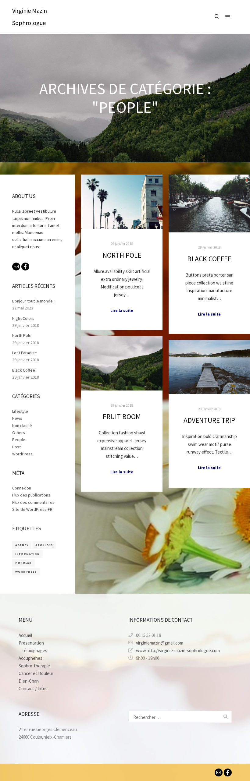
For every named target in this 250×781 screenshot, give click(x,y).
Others (18, 432)
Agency (21, 545)
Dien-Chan (29, 681)
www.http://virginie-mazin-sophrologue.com (178, 650)
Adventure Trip (209, 420)
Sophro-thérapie (34, 666)
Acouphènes (30, 658)
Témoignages (34, 650)
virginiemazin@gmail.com (159, 643)
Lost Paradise (24, 352)
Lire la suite (121, 310)
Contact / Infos (33, 688)
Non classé (22, 425)
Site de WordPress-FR (32, 509)
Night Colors (23, 318)
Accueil (25, 635)
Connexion (21, 488)
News (17, 418)
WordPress (22, 454)
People (18, 439)
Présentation (31, 643)
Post (16, 447)
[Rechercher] (216, 17)
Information (27, 554)
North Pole (121, 255)
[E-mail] (16, 266)
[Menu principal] (227, 17)
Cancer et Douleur (36, 673)
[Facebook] (25, 266)
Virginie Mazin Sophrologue (29, 17)
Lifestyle (20, 411)
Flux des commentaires (33, 502)
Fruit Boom (122, 416)
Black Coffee (209, 258)
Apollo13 (44, 545)
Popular (23, 563)
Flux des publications (31, 495)
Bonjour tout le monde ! (33, 301)
